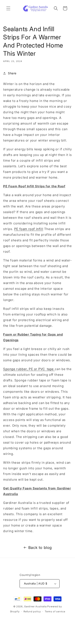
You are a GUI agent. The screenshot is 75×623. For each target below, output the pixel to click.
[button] (8, 8)
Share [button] (12, 73)
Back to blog (40, 547)
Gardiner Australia (35, 606)
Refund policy (32, 611)
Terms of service (55, 611)
